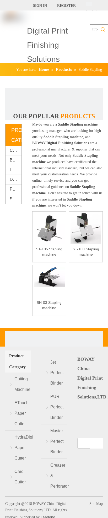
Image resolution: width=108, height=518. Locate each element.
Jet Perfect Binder (56, 372)
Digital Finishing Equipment (15, 179)
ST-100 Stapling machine (86, 251)
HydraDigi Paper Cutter (22, 447)
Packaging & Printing (15, 189)
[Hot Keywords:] (103, 29)
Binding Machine (15, 160)
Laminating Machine (15, 170)
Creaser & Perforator (58, 475)
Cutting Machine (15, 150)
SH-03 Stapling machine (49, 305)
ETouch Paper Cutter (21, 413)
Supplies (15, 199)
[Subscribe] (96, 443)
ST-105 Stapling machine (49, 251)
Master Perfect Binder (56, 441)
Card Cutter (20, 476)
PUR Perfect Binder (56, 407)
